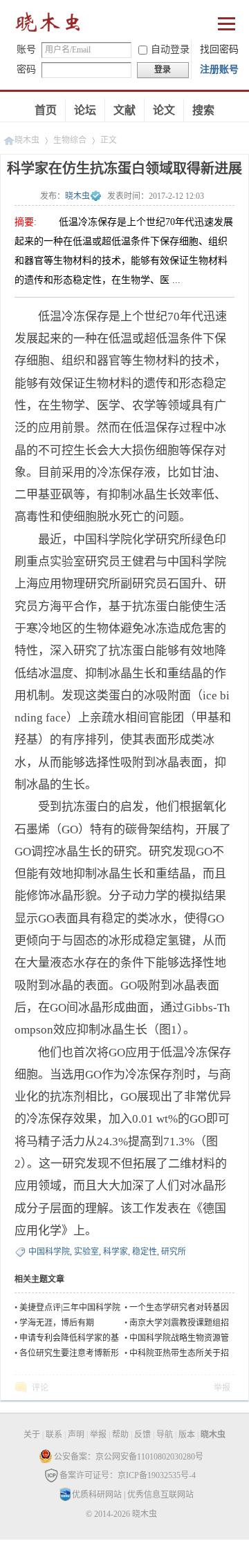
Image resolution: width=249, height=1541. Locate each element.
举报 (222, 1388)
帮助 (120, 1435)
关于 (32, 1435)
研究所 (173, 1252)
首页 (46, 110)
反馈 (142, 1435)
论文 (164, 110)
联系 (54, 1435)
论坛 (85, 110)
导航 (164, 1435)
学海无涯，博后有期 (56, 1323)
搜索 (203, 110)
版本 (186, 1435)
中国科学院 (49, 1252)
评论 (40, 1388)
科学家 (115, 1252)
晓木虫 (48, 25)
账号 (26, 49)
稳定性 (144, 1252)
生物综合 (69, 140)
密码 (26, 69)
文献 (124, 110)
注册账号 (219, 69)
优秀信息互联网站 (160, 1495)
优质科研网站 (97, 1495)
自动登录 (170, 49)
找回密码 (219, 49)
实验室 (86, 1252)
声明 (76, 1435)
